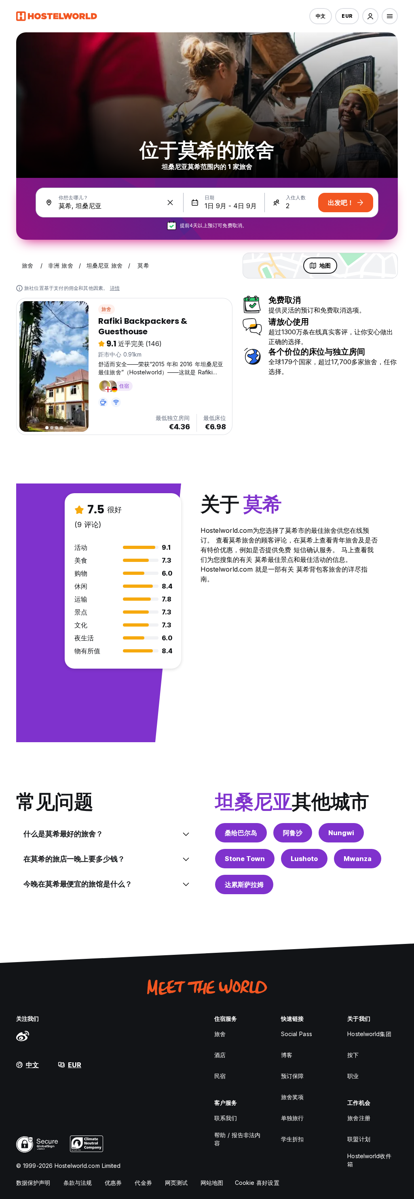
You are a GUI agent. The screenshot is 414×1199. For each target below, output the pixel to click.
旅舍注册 (358, 1118)
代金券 (143, 1182)
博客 (286, 1054)
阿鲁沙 (292, 833)
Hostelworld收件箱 (369, 1160)
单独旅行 (292, 1118)
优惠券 (113, 1182)
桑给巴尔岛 (241, 833)
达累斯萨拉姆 (244, 884)
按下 (353, 1054)
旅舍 (106, 309)
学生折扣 (292, 1139)
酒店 (220, 1054)
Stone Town (245, 859)
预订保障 (292, 1075)
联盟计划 (358, 1139)
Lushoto (304, 859)
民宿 (220, 1075)
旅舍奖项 (292, 1096)
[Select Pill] (370, 16)
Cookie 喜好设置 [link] (257, 1182)
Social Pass (296, 1033)
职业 (353, 1075)
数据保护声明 (33, 1182)
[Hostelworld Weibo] (22, 1035)
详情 (115, 288)
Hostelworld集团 (369, 1033)
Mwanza (358, 859)
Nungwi (341, 833)
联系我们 (225, 1118)
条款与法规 (77, 1182)
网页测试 (176, 1182)
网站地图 (212, 1182)
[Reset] (170, 202)
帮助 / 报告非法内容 (237, 1138)
